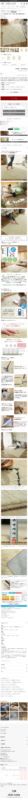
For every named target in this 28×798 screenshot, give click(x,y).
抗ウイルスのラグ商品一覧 (6, 682)
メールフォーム (5, 758)
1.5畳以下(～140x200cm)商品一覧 (17, 689)
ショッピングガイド (5, 727)
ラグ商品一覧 (14, 8)
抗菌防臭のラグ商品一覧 (17, 682)
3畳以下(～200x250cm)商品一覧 (20, 691)
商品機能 (15, 145)
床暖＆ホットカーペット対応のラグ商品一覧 (9, 684)
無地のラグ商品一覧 (17, 693)
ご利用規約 (3, 744)
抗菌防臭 (12, 10)
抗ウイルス (16, 10)
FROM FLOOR (2, 8)
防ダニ (8, 10)
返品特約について (4, 122)
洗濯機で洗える (3, 10)
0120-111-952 (4, 754)
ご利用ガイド (3, 124)
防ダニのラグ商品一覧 (5, 680)
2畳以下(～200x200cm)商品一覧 (7, 691)
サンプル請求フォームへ (10, 114)
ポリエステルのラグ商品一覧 (6, 693)
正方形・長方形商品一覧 (6, 689)
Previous (2, 33)
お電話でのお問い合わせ (6, 747)
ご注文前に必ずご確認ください (6, 121)
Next (26, 33)
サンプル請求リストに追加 (10, 111)
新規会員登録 (3, 730)
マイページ (3, 731)
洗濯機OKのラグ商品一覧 (16, 680)
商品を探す (3, 736)
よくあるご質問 (3, 123)
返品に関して (20, 145)
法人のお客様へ (4, 733)
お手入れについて (5, 660)
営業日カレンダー (4, 764)
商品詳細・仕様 (10, 145)
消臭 (20, 10)
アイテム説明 (3, 145)
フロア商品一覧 (8, 8)
